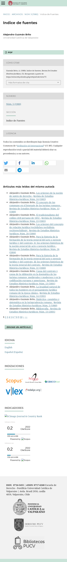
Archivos (17, 14)
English (8, 347)
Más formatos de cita (18, 82)
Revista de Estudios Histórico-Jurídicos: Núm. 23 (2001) (35, 219)
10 (21, 317)
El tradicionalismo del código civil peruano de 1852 (34, 216)
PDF (9, 52)
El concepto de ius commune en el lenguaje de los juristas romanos (35, 204)
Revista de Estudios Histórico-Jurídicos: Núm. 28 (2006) (34, 232)
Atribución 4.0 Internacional (30, 145)
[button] (9, 163)
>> (26, 317)
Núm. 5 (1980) (31, 14)
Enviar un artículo (19, 327)
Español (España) (14, 352)
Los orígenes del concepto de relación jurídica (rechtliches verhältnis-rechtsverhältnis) (36, 227)
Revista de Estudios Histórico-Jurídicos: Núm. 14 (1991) (34, 294)
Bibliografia (42, 308)
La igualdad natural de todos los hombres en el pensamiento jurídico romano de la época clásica (34, 289)
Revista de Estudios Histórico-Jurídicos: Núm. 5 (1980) (35, 304)
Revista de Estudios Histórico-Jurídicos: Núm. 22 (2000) (35, 266)
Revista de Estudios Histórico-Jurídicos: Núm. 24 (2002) (31, 198)
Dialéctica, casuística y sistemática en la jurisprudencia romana (34, 301)
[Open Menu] (3, 3)
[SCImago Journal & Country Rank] (23, 416)
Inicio (6, 14)
